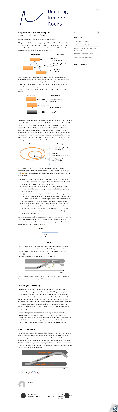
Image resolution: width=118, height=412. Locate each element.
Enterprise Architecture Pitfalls (83, 53)
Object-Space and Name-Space (83, 57)
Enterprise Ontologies (34, 396)
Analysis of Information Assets (83, 45)
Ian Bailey (44, 35)
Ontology (22, 35)
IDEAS (24, 173)
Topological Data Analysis (81, 41)
